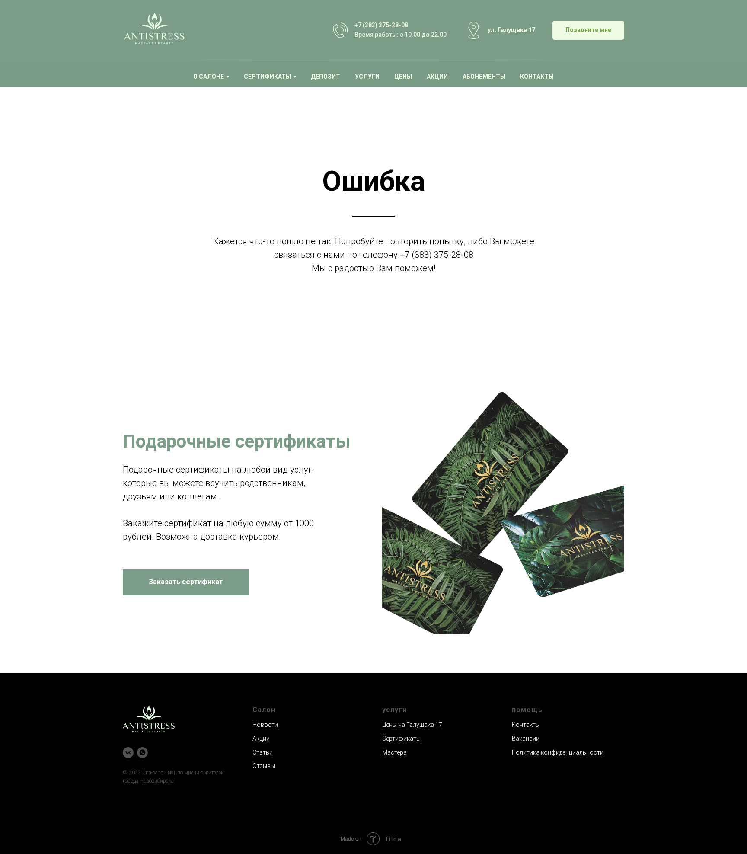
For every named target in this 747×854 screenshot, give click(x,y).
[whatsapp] (142, 752)
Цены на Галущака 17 (412, 724)
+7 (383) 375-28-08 (381, 25)
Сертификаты (401, 738)
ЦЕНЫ (403, 76)
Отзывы (263, 765)
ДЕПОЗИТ (325, 76)
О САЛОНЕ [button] (208, 76)
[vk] (128, 752)
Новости (265, 724)
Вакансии (526, 738)
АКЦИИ (437, 76)
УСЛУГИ (367, 76)
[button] (588, 30)
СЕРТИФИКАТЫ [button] (267, 76)
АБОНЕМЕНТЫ (484, 76)
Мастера (394, 752)
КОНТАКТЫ (537, 76)
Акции (261, 738)
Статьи (262, 752)
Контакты (526, 724)
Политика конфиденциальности (557, 752)
